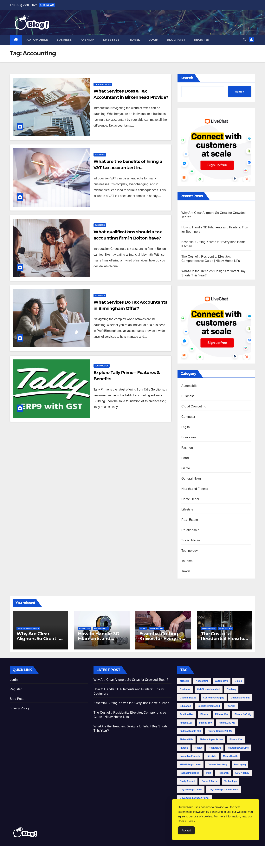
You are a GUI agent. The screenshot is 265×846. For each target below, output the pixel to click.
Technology (101, 366)
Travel (134, 39)
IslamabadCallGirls (238, 747)
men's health (230, 756)
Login (153, 39)
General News (103, 84)
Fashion (88, 39)
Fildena (204, 714)
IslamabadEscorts (190, 756)
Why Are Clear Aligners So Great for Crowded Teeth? (40, 638)
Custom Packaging (213, 697)
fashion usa (187, 714)
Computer (188, 416)
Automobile (37, 39)
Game (185, 468)
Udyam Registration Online (223, 789)
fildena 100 (221, 714)
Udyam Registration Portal (194, 798)
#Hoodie (184, 681)
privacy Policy (19, 708)
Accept (186, 830)
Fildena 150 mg (227, 722)
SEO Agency (242, 773)
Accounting (202, 681)
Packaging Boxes (189, 773)
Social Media (190, 540)
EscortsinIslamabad (209, 706)
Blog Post (176, 39)
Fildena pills (186, 739)
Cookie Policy (186, 821)
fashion (231, 706)
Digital (186, 427)
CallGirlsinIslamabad (208, 689)
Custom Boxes (188, 697)
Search (186, 78)
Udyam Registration (191, 789)
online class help (217, 764)
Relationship (190, 530)
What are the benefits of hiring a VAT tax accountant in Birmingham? (128, 168)
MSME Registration (190, 764)
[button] (244, 39)
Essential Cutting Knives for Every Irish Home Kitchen (163, 638)
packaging (240, 764)
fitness (184, 747)
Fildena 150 (205, 722)
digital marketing (240, 697)
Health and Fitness (194, 488)
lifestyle (211, 756)
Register (201, 39)
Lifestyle (111, 39)
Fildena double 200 (190, 731)
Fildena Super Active (211, 739)
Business (64, 39)
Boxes (238, 681)
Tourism (186, 561)
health (198, 747)
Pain (208, 773)
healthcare (215, 747)
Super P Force (209, 781)
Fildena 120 (186, 722)
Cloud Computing (193, 406)
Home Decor (190, 499)
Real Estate (189, 519)
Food (185, 458)
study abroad (187, 781)
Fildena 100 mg (243, 714)
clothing (231, 689)
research (223, 773)
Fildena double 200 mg (220, 731)
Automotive (221, 681)
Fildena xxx (235, 739)
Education (188, 437)
